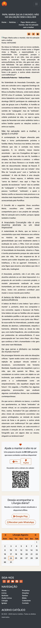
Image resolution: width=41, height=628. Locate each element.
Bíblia (24, 598)
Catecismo (26, 600)
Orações (25, 593)
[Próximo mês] (35, 535)
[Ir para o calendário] (38, 34)
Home (4, 22)
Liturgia (5, 600)
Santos (25, 595)
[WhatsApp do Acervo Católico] (21, 581)
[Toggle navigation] (36, 4)
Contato (25, 603)
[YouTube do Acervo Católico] (12, 581)
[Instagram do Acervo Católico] (4, 581)
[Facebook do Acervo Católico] (16, 581)
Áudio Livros (7, 598)
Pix (16, 461)
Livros (4, 593)
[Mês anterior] (6, 535)
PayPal (26, 463)
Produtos (26, 590)
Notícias (12, 22)
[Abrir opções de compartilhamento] (33, 34)
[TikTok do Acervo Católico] (8, 581)
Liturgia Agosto (20, 535)
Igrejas (4, 603)
